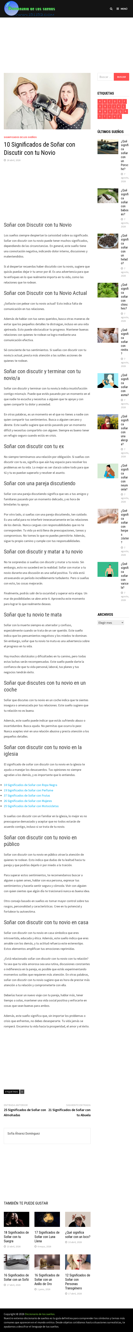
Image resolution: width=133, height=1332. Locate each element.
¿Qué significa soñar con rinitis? (124, 341)
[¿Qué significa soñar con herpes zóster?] (107, 511)
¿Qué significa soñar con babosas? (124, 202)
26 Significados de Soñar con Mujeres (28, 801)
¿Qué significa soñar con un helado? (124, 249)
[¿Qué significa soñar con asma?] (107, 376)
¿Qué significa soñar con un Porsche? (124, 155)
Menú (124, 8)
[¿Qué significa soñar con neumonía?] (107, 466)
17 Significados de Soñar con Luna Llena (47, 1236)
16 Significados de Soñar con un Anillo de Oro (47, 1279)
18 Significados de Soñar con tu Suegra (16, 1236)
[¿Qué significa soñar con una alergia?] (107, 417)
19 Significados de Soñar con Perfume (28, 790)
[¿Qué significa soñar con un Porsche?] (107, 142)
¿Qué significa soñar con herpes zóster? (125, 526)
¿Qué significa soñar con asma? (125, 385)
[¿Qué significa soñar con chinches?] (107, 285)
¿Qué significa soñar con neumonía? (124, 477)
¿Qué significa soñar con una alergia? (124, 430)
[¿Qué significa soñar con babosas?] (107, 191)
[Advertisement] (66, 41)
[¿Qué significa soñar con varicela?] (107, 564)
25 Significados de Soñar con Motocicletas (31, 806)
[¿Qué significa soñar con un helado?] (107, 236)
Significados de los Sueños (20, 137)
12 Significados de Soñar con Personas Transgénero (77, 1281)
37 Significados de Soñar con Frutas (27, 795)
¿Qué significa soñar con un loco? (77, 1234)
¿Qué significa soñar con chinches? (124, 296)
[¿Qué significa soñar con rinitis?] (107, 330)
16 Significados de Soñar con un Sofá (16, 1277)
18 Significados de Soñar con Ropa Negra (30, 785)
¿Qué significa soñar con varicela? (124, 575)
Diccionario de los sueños (40, 1314)
